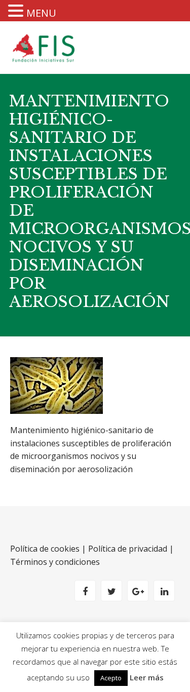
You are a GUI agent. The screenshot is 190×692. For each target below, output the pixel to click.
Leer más (147, 677)
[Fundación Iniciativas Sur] (46, 48)
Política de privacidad (127, 548)
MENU (41, 13)
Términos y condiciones (55, 561)
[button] (17, 12)
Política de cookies (45, 548)
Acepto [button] (111, 677)
